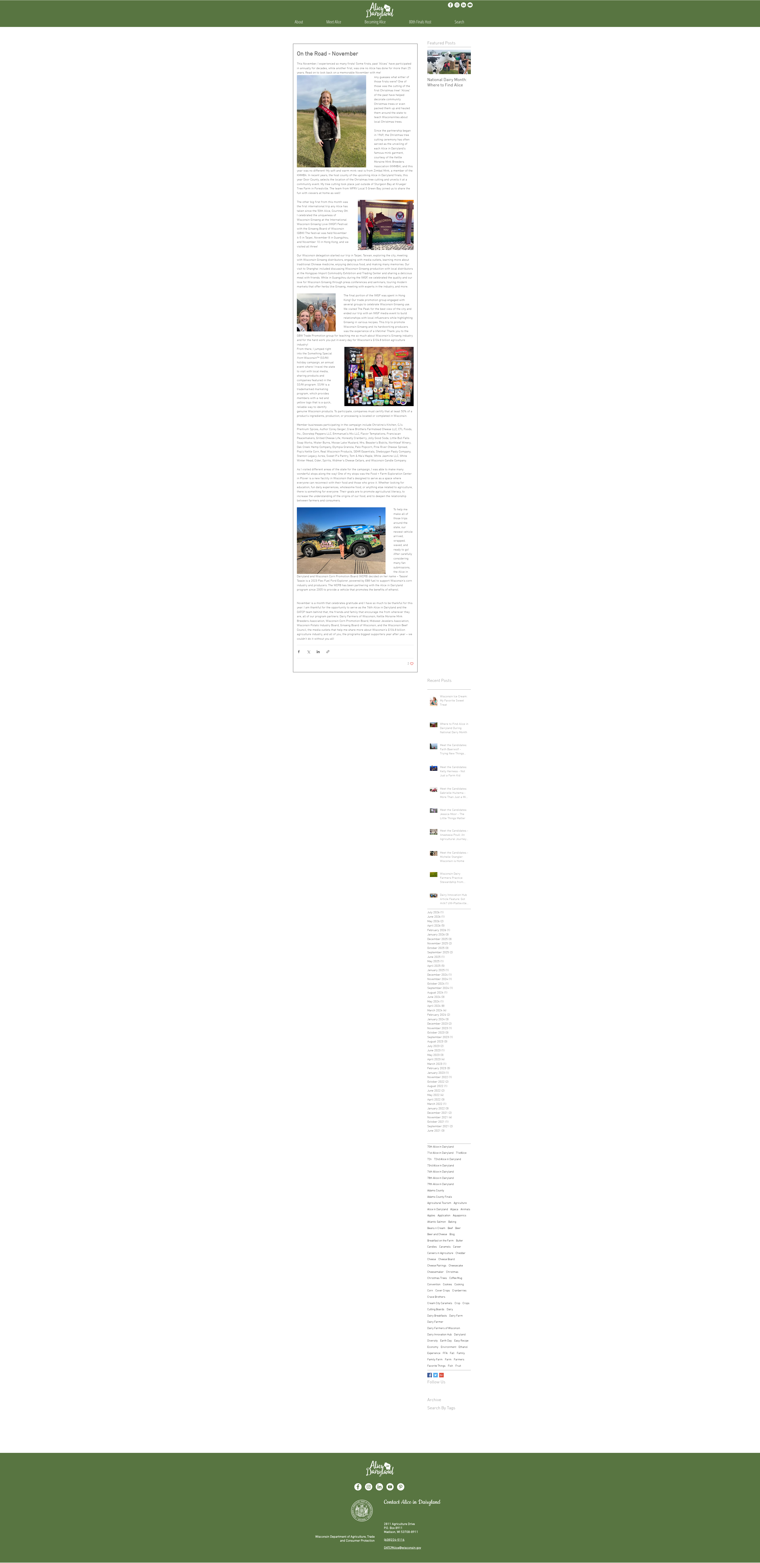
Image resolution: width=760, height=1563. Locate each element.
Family (461, 1353)
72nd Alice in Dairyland (447, 1159)
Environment (448, 1347)
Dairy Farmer (435, 1322)
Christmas (452, 1272)
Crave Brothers (436, 1297)
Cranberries (459, 1290)
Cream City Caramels (439, 1303)
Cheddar (461, 1253)
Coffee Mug (455, 1278)
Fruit (458, 1366)
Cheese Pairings (436, 1265)
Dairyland (460, 1334)
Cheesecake (456, 1265)
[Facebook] (450, 5)
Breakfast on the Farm (440, 1240)
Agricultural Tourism (439, 1203)
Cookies (447, 1284)
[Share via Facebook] (299, 652)
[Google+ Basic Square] (441, 1375)
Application (444, 1215)
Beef (450, 1228)
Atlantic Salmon (436, 1222)
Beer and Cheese (437, 1234)
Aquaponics (459, 1215)
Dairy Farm (456, 1316)
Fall (452, 1353)
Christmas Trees (437, 1278)
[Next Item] (464, 62)
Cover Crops (442, 1290)
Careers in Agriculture (440, 1253)
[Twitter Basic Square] (435, 1375)
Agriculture (460, 1203)
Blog (452, 1234)
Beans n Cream (436, 1228)
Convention (434, 1284)
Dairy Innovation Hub (439, 1334)
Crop (457, 1303)
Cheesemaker (435, 1272)
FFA (445, 1353)
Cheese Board (446, 1259)
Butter (459, 1240)
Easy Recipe (461, 1341)
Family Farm (435, 1359)
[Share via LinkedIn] (318, 652)
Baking (452, 1222)
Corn (430, 1290)
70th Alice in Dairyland (440, 1147)
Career (457, 1247)
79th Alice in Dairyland (440, 1184)
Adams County (435, 1190)
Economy (432, 1347)
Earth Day (446, 1341)
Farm (448, 1359)
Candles (432, 1247)
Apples (431, 1215)
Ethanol (463, 1347)
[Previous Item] (433, 62)
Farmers (459, 1359)
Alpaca (454, 1209)
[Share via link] (328, 652)
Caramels (445, 1247)
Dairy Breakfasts (437, 1316)
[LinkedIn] (463, 5)
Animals (465, 1209)
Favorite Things (436, 1366)
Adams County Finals (439, 1197)
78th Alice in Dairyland (440, 1178)
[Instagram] (457, 5)
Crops (466, 1303)
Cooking (459, 1284)
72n (429, 1159)
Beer (458, 1228)
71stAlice (461, 1153)
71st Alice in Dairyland (440, 1153)
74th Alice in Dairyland (440, 1172)
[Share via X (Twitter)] (308, 652)
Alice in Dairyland (437, 1209)
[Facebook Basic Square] (429, 1375)
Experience (433, 1353)
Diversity (432, 1341)
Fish (450, 1366)
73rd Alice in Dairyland (440, 1165)
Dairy (450, 1309)
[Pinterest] (400, 1486)
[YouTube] (390, 1486)
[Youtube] (470, 5)
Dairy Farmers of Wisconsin (443, 1328)
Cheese (431, 1259)
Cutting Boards (435, 1309)
